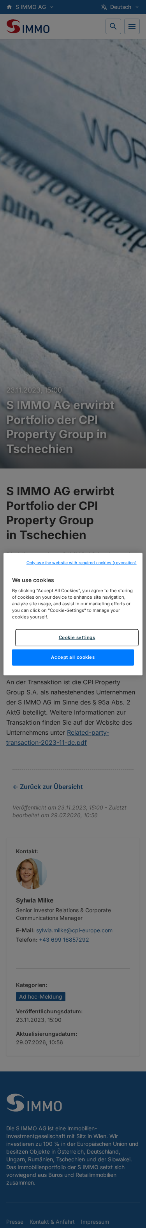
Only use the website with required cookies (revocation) (81, 562)
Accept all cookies (73, 657)
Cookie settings (77, 637)
